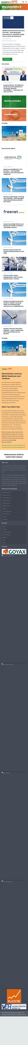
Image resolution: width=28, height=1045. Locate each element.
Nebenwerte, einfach (14, 455)
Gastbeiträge (4, 519)
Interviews (4, 516)
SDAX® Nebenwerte (6, 503)
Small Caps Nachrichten (6, 511)
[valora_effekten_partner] (14, 1006)
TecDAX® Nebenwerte (6, 497)
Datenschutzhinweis (6, 534)
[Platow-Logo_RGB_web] (14, 996)
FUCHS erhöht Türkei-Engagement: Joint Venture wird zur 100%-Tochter (13, 277)
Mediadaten (4, 537)
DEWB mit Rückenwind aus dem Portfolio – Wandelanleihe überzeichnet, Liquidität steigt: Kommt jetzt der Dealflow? (13, 33)
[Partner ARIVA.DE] (14, 826)
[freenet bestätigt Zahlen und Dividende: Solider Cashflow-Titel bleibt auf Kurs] (14, 213)
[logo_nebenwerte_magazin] (9, 1)
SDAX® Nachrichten (6, 505)
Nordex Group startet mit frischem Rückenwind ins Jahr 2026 (13, 251)
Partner (3, 540)
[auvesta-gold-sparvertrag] (14, 133)
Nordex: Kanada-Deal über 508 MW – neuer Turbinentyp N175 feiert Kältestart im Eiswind (13, 331)
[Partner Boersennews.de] (14, 934)
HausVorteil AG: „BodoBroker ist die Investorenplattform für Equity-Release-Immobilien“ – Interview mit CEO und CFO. (13, 88)
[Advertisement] (14, 1030)
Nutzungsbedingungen (6, 532)
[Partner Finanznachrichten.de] (14, 609)
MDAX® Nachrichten (6, 495)
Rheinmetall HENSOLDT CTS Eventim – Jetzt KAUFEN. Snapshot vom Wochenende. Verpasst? (13, 171)
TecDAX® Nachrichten (6, 500)
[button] (23, 2)
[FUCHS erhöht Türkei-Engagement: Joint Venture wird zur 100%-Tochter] (14, 264)
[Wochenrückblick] (14, 102)
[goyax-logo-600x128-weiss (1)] (14, 551)
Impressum (4, 529)
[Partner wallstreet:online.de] (14, 717)
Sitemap (3, 542)
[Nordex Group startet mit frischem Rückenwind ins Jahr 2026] (14, 238)
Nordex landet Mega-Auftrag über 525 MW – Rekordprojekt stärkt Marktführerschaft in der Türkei (13, 199)
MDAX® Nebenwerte (6, 492)
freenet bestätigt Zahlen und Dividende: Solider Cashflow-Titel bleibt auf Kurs (13, 225)
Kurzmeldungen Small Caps (10, 40)
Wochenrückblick (5, 513)
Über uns (4, 526)
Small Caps (4, 508)
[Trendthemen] (14, 115)
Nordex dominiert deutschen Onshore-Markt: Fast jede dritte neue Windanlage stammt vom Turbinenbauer (13, 303)
